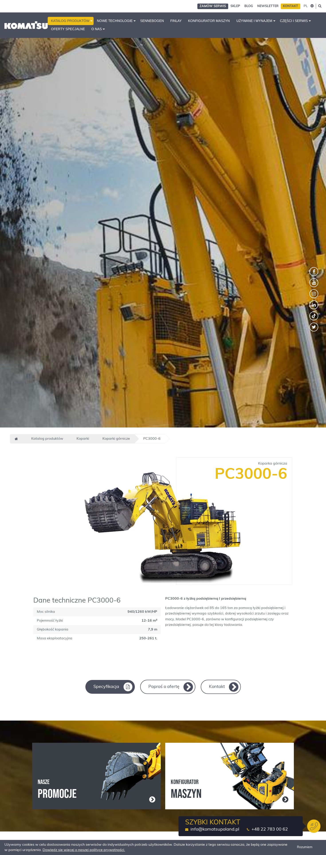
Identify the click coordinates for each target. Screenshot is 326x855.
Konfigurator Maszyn (209, 21)
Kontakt (290, 6)
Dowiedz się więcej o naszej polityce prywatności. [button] (84, 850)
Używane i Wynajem (254, 21)
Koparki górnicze (116, 439)
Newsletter (268, 6)
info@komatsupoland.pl (214, 829)
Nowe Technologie (115, 21)
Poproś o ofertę (163, 687)
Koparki (83, 439)
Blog (248, 6)
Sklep (235, 6)
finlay (176, 21)
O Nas (96, 29)
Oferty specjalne (68, 29)
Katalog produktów (70, 21)
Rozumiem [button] (304, 847)
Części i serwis (294, 21)
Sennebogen (152, 21)
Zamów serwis (213, 6)
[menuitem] (71, 21)
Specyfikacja (106, 687)
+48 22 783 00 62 (269, 829)
